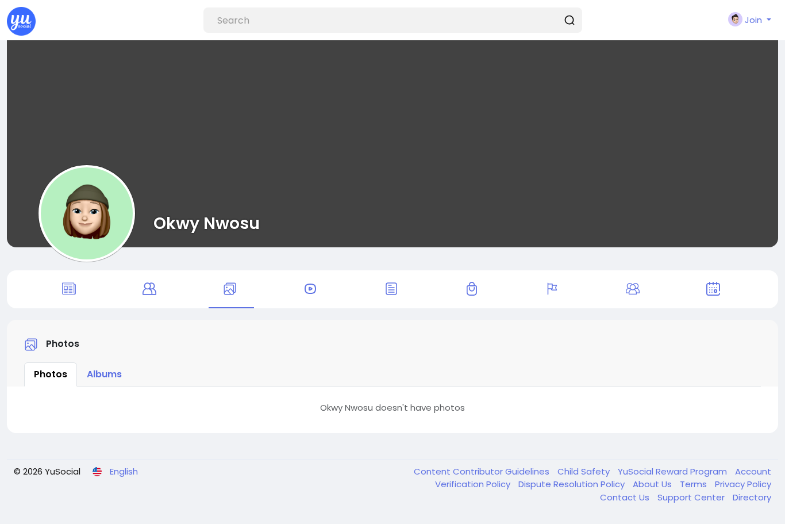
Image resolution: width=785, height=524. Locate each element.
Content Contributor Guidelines (483, 471)
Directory (752, 497)
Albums (104, 374)
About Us (653, 484)
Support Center (692, 497)
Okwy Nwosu (206, 223)
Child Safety (584, 471)
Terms (694, 484)
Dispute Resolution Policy (572, 484)
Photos (50, 374)
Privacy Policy (743, 484)
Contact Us (626, 497)
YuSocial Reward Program (673, 471)
